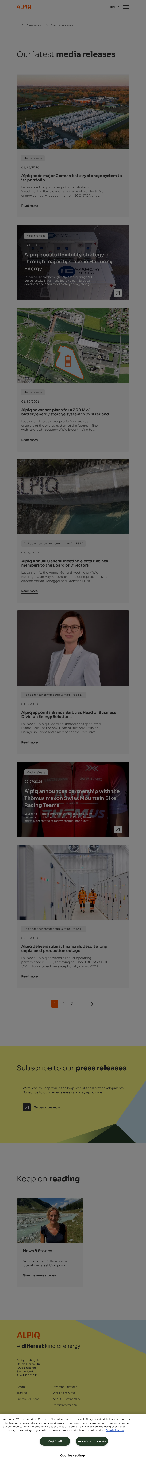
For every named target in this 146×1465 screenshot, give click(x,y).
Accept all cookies (92, 1441)
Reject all (55, 1441)
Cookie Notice (115, 1430)
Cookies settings (73, 1455)
